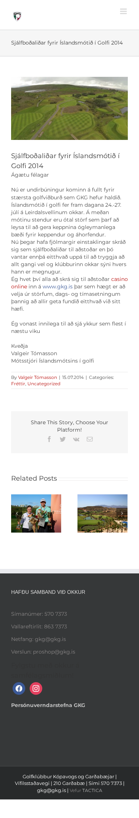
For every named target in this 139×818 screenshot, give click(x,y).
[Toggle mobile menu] (124, 11)
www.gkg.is (58, 286)
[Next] (122, 513)
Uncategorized (43, 383)
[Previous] (16, 513)
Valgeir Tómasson (37, 377)
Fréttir (18, 383)
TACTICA (92, 790)
